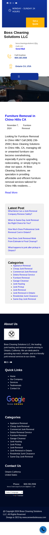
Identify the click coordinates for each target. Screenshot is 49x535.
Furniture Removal (21, 278)
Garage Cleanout (20, 281)
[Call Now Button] (43, 529)
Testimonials (15, 385)
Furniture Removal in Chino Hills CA (20, 117)
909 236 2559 (21, 58)
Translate (20, 495)
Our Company (16, 379)
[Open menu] (18, 76)
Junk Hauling (19, 284)
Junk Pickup (18, 287)
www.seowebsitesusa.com (34, 517)
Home (12, 376)
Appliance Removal (22, 266)
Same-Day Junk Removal (24, 299)
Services (14, 382)
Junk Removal (19, 290)
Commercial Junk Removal (25, 272)
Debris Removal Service (24, 275)
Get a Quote (35, 22)
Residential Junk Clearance (25, 296)
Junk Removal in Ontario (24, 293)
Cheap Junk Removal (22, 269)
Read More (11, 192)
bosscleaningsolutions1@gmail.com (21, 486)
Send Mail (20, 49)
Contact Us (15, 388)
